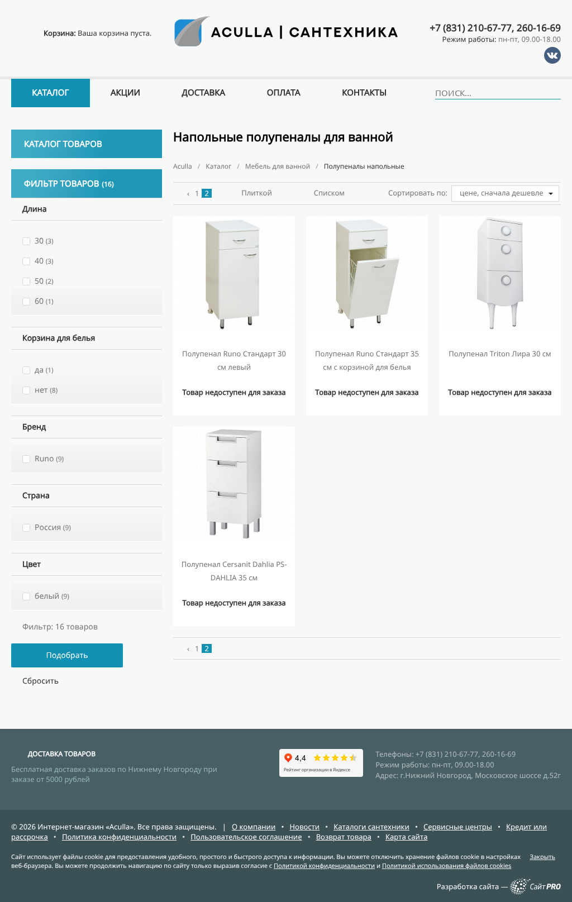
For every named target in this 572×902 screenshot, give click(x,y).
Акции (125, 92)
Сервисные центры (457, 827)
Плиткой (256, 193)
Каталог (50, 92)
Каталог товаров (63, 144)
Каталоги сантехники (371, 827)
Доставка (204, 92)
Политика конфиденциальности (119, 837)
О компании (253, 827)
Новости (304, 827)
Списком (329, 193)
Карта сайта (406, 837)
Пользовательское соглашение (246, 837)
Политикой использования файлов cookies (446, 866)
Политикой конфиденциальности (324, 866)
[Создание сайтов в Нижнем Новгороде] (535, 892)
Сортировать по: (417, 193)
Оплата (284, 92)
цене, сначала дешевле (502, 193)
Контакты (364, 92)
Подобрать (67, 655)
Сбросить (40, 681)
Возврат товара (343, 837)
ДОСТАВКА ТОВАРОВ (62, 753)
